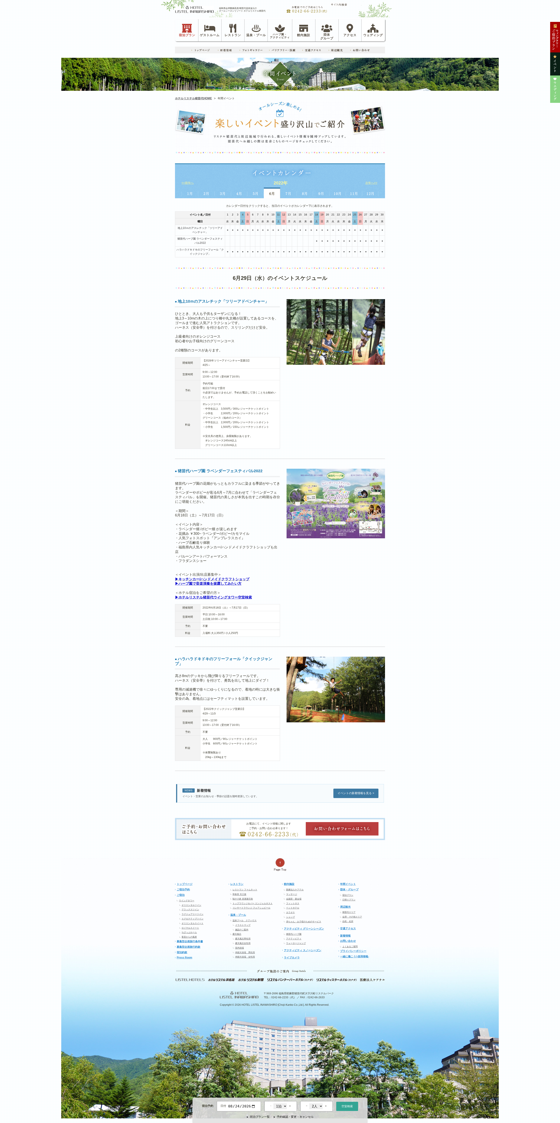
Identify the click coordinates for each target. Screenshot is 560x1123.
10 (273, 214)
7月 (288, 193)
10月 (337, 193)
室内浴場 (239, 948)
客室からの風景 (189, 937)
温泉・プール (256, 35)
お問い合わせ (348, 940)
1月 (190, 193)
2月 (206, 193)
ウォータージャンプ (296, 943)
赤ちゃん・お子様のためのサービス (303, 921)
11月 (354, 193)
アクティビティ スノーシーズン (302, 950)
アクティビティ (293, 938)
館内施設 (303, 35)
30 (382, 214)
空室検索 (347, 1106)
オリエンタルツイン (191, 905)
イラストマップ (242, 925)
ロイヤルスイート (190, 928)
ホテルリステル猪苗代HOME (193, 98)
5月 (255, 193)
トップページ (184, 884)
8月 (305, 193)
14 (294, 214)
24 (349, 214)
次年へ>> (371, 182)
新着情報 (345, 935)
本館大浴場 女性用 (245, 957)
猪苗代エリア (348, 912)
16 (305, 214)
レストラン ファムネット (245, 889)
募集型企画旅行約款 (188, 946)
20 (327, 214)
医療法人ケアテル (295, 889)
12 (283, 214)
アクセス (350, 35)
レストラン (233, 35)
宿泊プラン (187, 35)
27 (365, 214)
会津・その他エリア (352, 917)
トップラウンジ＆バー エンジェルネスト (253, 903)
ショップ (290, 917)
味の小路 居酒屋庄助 (243, 899)
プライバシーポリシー (353, 951)
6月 (272, 193)
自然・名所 (347, 921)
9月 (321, 193)
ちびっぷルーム (189, 932)
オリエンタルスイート (192, 923)
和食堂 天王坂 (239, 894)
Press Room (184, 957)
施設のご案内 (241, 929)
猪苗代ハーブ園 (293, 934)
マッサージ (291, 894)
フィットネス (292, 903)
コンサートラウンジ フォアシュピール (251, 908)
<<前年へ (188, 182)
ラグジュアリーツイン (192, 914)
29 (376, 214)
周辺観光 (345, 906)
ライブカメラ (292, 957)
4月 (239, 193)
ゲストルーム (210, 35)
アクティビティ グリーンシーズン (304, 928)
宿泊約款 (182, 952)
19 (322, 214)
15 (300, 214)
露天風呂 (237, 934)
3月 (223, 193)
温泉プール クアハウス (245, 920)
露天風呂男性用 (242, 938)
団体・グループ (349, 889)
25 (354, 214)
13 (289, 214)
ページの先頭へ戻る (280, 864)
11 (278, 214)
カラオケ (290, 912)
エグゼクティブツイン (192, 919)
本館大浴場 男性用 (245, 952)
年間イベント (348, 884)
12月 (370, 193)
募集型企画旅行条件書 (190, 941)
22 (338, 214)
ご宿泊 (181, 895)
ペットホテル (292, 908)
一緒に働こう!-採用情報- (354, 956)
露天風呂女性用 (242, 943)
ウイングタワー (186, 900)
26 (360, 214)
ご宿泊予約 (183, 889)
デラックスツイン (190, 909)
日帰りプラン (348, 899)
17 (311, 214)
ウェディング (373, 35)
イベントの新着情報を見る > (356, 793)
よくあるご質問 (350, 946)
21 (332, 214)
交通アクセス (348, 928)
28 (371, 214)
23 (343, 214)
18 (316, 214)
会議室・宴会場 (293, 899)
